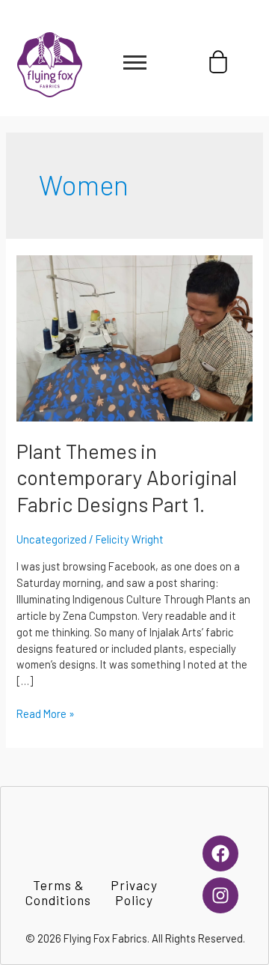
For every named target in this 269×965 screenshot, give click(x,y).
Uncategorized (51, 539)
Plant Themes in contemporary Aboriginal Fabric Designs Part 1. (126, 477)
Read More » (45, 713)
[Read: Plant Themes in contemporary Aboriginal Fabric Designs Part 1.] (134, 337)
